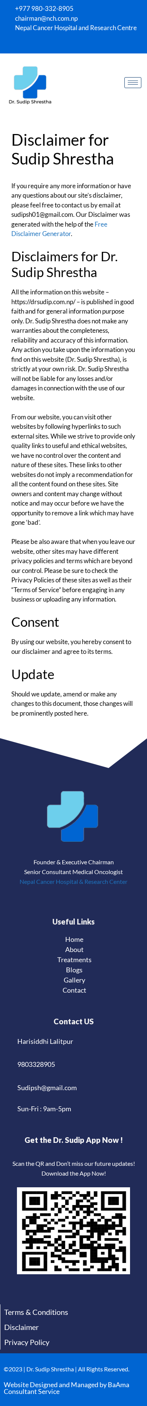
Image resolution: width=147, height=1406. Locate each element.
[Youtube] (89, 43)
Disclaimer (21, 1326)
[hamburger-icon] (132, 82)
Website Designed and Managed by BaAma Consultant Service (66, 1387)
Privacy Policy (26, 1342)
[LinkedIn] (75, 43)
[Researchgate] (102, 43)
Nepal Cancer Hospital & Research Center (73, 881)
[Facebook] (49, 43)
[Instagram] (62, 43)
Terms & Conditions (36, 1311)
